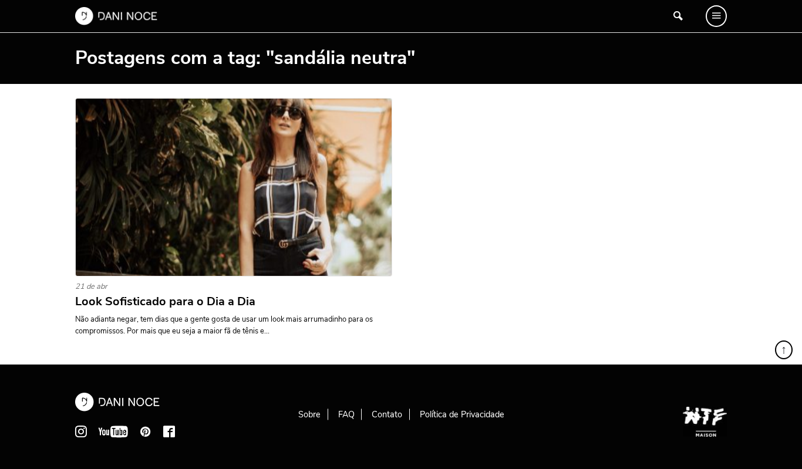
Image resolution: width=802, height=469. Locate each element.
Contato (387, 414)
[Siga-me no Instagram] (81, 431)
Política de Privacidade (462, 414)
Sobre (309, 414)
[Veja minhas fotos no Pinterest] (145, 431)
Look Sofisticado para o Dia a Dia (165, 302)
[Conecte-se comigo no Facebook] (169, 431)
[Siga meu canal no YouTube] (113, 431)
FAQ (346, 414)
